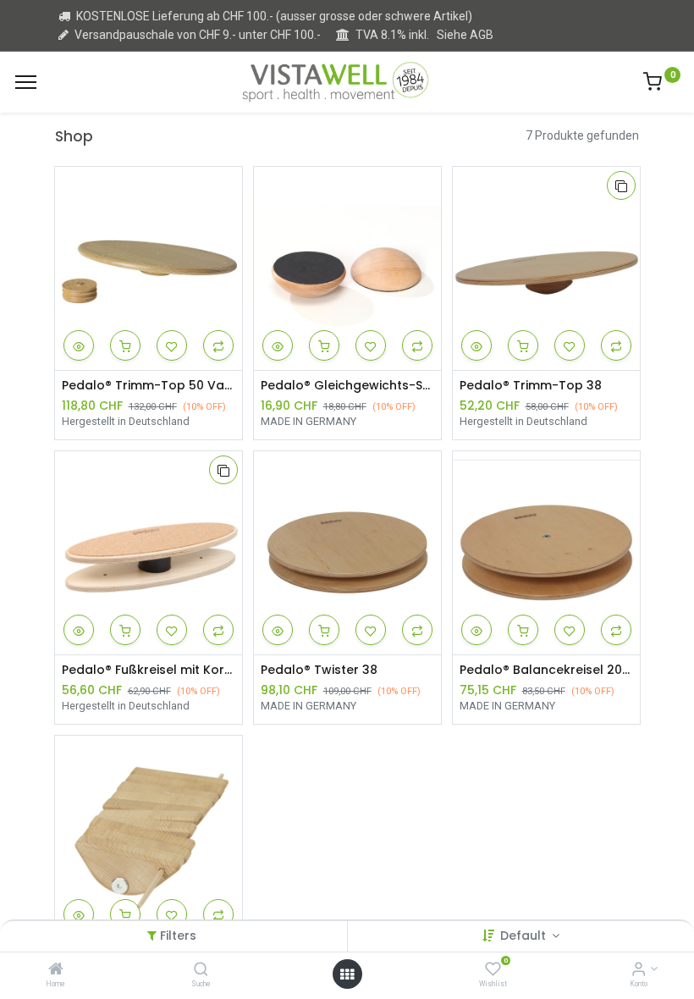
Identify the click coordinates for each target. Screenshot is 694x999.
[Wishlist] (493, 970)
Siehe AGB (465, 34)
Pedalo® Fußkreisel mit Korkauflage (148, 670)
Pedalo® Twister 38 (319, 670)
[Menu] (26, 82)
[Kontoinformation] (639, 970)
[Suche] (201, 970)
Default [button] (524, 935)
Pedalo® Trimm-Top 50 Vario (148, 386)
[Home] (55, 970)
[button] (78, 345)
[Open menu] (347, 974)
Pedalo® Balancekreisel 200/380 (546, 670)
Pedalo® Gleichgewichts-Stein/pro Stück (347, 386)
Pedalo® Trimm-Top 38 (531, 386)
